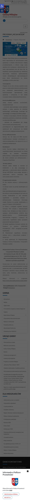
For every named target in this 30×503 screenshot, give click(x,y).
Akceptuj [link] (7, 497)
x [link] (27, 471)
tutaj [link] (10, 490)
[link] (2, 6)
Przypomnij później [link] (11, 494)
